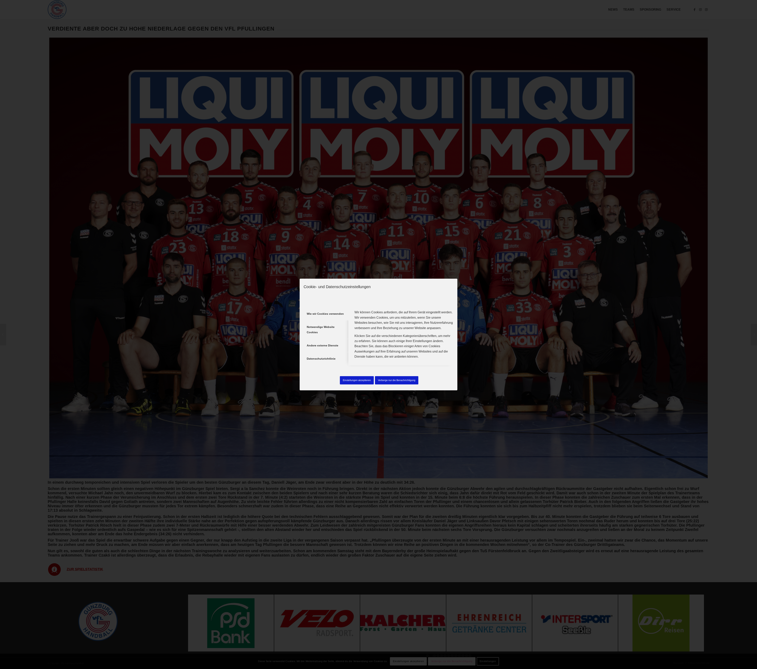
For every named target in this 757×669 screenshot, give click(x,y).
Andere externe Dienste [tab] (322, 345)
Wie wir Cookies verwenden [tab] (325, 313)
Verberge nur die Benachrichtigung (396, 380)
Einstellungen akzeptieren (357, 380)
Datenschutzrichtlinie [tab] (321, 358)
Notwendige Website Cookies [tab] (321, 329)
